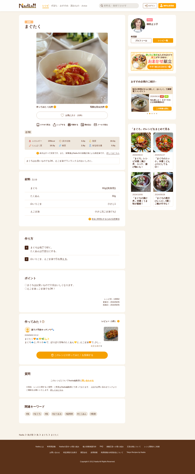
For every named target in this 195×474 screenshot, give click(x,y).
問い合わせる (88, 380)
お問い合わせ (55, 452)
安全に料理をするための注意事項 (105, 219)
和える (63, 259)
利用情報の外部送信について (112, 452)
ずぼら (54, 5)
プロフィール (141, 40)
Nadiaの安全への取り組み (69, 447)
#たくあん (81, 414)
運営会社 (83, 452)
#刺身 (93, 414)
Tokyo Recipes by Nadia (136, 452)
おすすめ (64, 5)
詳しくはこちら (112, 153)
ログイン (151, 6)
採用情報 (94, 452)
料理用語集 (51, 447)
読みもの (75, 5)
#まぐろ (37, 414)
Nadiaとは (40, 447)
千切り (45, 251)
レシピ (45, 5)
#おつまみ (57, 414)
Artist (84, 6)
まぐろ (45, 435)
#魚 (27, 414)
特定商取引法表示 (70, 452)
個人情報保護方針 (89, 447)
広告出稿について (134, 447)
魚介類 (30, 435)
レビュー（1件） (109, 321)
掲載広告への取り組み (115, 447)
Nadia (21, 435)
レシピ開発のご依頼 (152, 447)
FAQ (101, 446)
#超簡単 (69, 414)
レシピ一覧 (163, 40)
